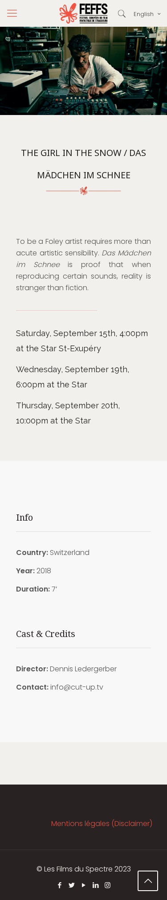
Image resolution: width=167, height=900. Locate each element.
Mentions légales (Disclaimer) (101, 823)
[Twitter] (71, 885)
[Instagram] (107, 885)
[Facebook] (59, 885)
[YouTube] (83, 885)
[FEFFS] (83, 13)
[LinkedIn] (95, 885)
